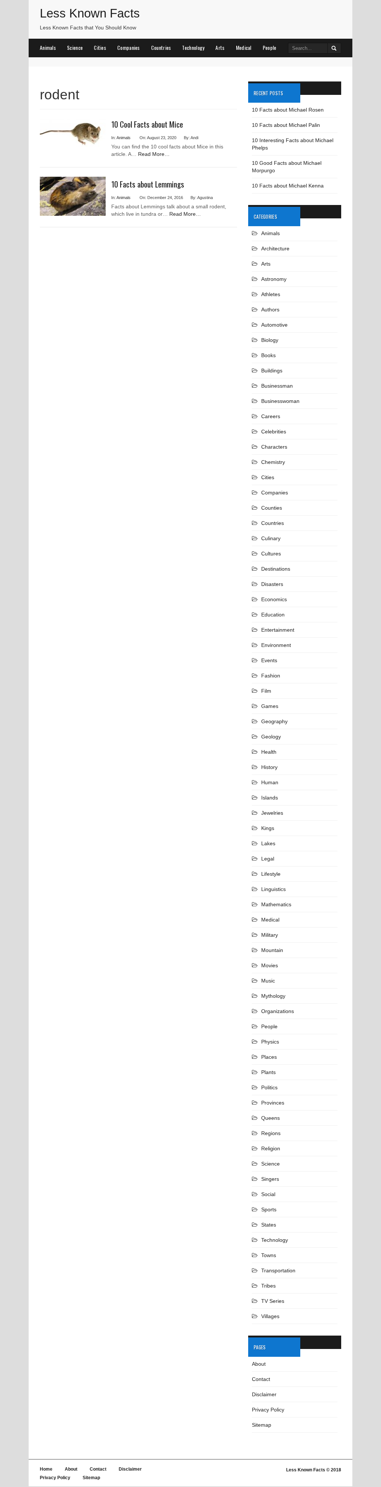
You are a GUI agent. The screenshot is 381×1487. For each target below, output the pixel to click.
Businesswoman (280, 401)
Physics (270, 1042)
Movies (269, 965)
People (269, 47)
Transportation (278, 1270)
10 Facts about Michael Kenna (288, 186)
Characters (274, 447)
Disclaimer (264, 1394)
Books (268, 355)
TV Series (272, 1301)
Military (269, 935)
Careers (270, 416)
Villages (270, 1316)
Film (266, 691)
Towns (268, 1255)
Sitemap (261, 1425)
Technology (193, 47)
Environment (276, 645)
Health (268, 752)
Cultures (271, 554)
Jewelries (272, 813)
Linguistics (273, 889)
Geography (274, 721)
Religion (270, 1148)
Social (268, 1194)
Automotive (274, 325)
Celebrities (273, 432)
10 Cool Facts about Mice (147, 124)
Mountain (272, 950)
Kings (267, 828)
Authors (270, 310)
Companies (128, 47)
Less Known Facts (90, 13)
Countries (161, 47)
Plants (268, 1072)
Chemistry (273, 462)
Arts (219, 47)
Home (46, 1469)
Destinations (275, 569)
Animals (48, 47)
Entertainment (277, 630)
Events (269, 660)
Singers (270, 1179)
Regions (271, 1133)
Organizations (277, 1011)
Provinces (272, 1103)
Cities (100, 47)
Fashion (270, 676)
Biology (269, 340)
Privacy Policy (268, 1410)
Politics (269, 1087)
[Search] (334, 48)
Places (269, 1057)
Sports (268, 1209)
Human (269, 782)
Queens (270, 1118)
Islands (269, 798)
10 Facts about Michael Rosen (288, 110)
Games (269, 706)
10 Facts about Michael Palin (286, 125)
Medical (244, 47)
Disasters (272, 584)
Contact (261, 1379)
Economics (274, 599)
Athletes (270, 294)
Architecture (275, 248)
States (268, 1225)
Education (273, 615)
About (259, 1364)
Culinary (271, 538)
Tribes (268, 1286)
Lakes (268, 843)
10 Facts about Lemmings (147, 184)
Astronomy (273, 279)
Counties (271, 508)
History (269, 767)
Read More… (154, 154)
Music (268, 981)
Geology (271, 737)
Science (75, 47)
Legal (267, 859)
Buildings (271, 371)
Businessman (277, 386)
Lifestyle (271, 874)
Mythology (273, 996)
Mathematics (276, 904)
